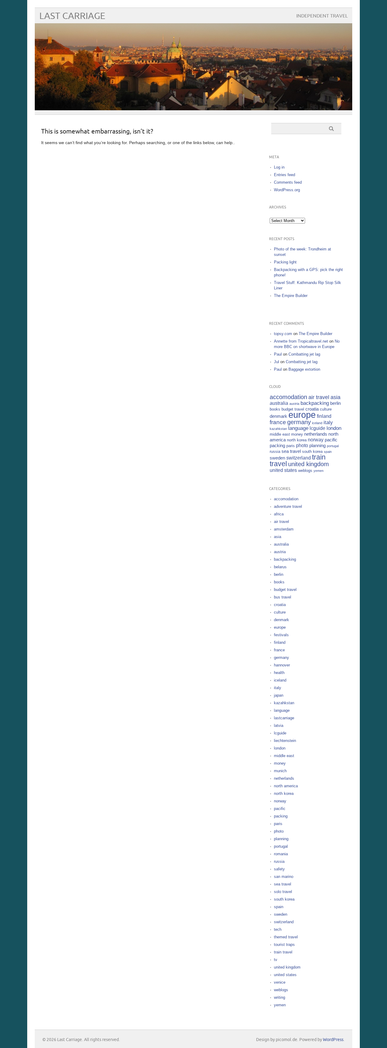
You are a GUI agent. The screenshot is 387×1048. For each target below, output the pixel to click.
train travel (283, 952)
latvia (278, 725)
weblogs (305, 470)
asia (335, 397)
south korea (312, 451)
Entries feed (284, 175)
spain (328, 451)
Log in (279, 167)
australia (279, 403)
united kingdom (308, 464)
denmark (278, 416)
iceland (317, 423)
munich (280, 771)
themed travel (286, 937)
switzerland (298, 457)
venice (279, 982)
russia (275, 451)
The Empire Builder (290, 295)
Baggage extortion (304, 369)
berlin (335, 403)
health (279, 672)
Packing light (285, 262)
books (275, 409)
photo (302, 445)
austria (294, 403)
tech (277, 929)
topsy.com (283, 333)
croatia (312, 409)
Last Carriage (72, 16)
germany (299, 422)
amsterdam (284, 529)
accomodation (288, 397)
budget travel (292, 409)
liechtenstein (285, 740)
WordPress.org (287, 190)
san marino (283, 876)
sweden (277, 458)
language (298, 428)
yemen (319, 470)
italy (328, 422)
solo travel (283, 891)
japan (278, 695)
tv (275, 959)
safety (279, 869)
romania (281, 854)
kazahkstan (278, 428)
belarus (280, 567)
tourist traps (284, 944)
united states (283, 470)
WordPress (333, 1039)
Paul (278, 354)
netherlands (315, 434)
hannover (282, 665)
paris (290, 445)
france (278, 422)
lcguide (317, 428)
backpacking (315, 403)
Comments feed (288, 182)
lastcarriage (284, 718)
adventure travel (288, 506)
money (297, 434)
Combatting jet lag (304, 354)
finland (324, 416)
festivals (281, 635)
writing (279, 997)
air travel (318, 397)
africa (279, 514)
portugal (333, 446)
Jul (276, 362)
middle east (280, 434)
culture (326, 409)
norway (316, 439)
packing (277, 445)
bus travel (282, 597)
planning (317, 445)
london (334, 428)
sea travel (291, 451)
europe (302, 415)
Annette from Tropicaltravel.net (301, 341)
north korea (297, 440)
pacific (331, 439)
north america (286, 786)
